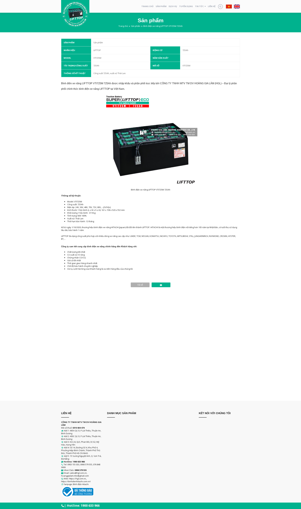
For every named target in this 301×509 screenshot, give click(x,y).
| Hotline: (82, 505)
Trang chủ (147, 6)
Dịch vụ (173, 6)
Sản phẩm (161, 6)
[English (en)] (237, 6)
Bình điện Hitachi (81, 484)
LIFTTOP (97, 50)
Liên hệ (211, 6)
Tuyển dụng (186, 6)
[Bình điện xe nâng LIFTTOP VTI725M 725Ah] (161, 284)
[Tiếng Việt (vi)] (229, 6)
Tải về (140, 284)
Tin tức (199, 6)
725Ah (185, 50)
